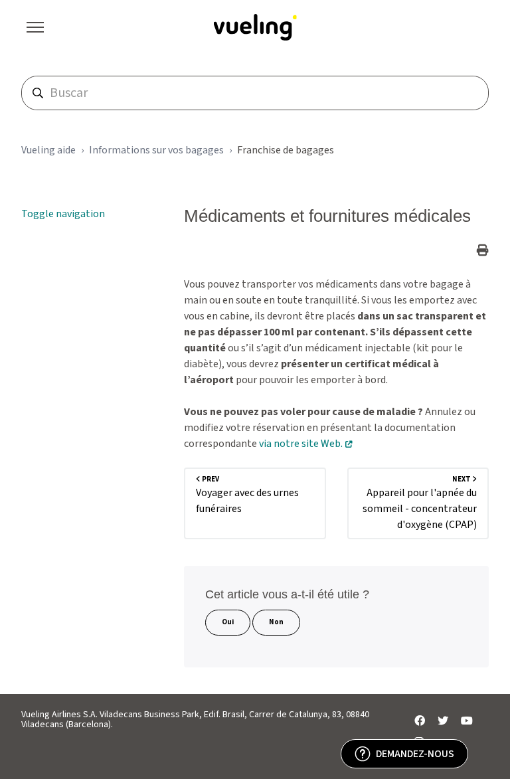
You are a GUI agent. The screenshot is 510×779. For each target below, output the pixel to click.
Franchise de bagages (285, 150)
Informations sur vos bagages (156, 150)
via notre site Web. (301, 443)
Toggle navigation (63, 214)
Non (276, 622)
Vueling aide (48, 150)
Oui (228, 622)
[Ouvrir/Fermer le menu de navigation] (35, 27)
